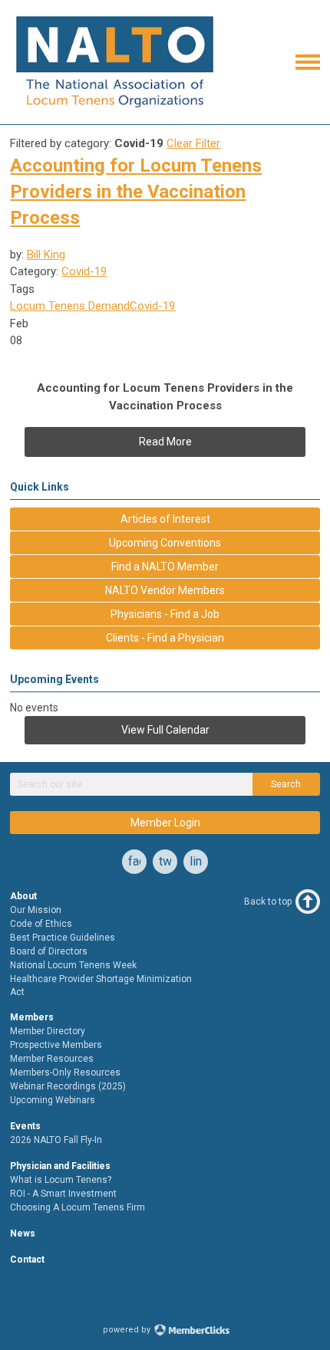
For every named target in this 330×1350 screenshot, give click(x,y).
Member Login (165, 822)
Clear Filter (193, 143)
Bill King (46, 254)
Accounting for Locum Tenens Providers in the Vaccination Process (136, 191)
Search (286, 784)
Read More (165, 441)
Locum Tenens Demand (70, 306)
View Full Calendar (165, 730)
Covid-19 (84, 271)
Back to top (268, 901)
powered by (128, 1330)
